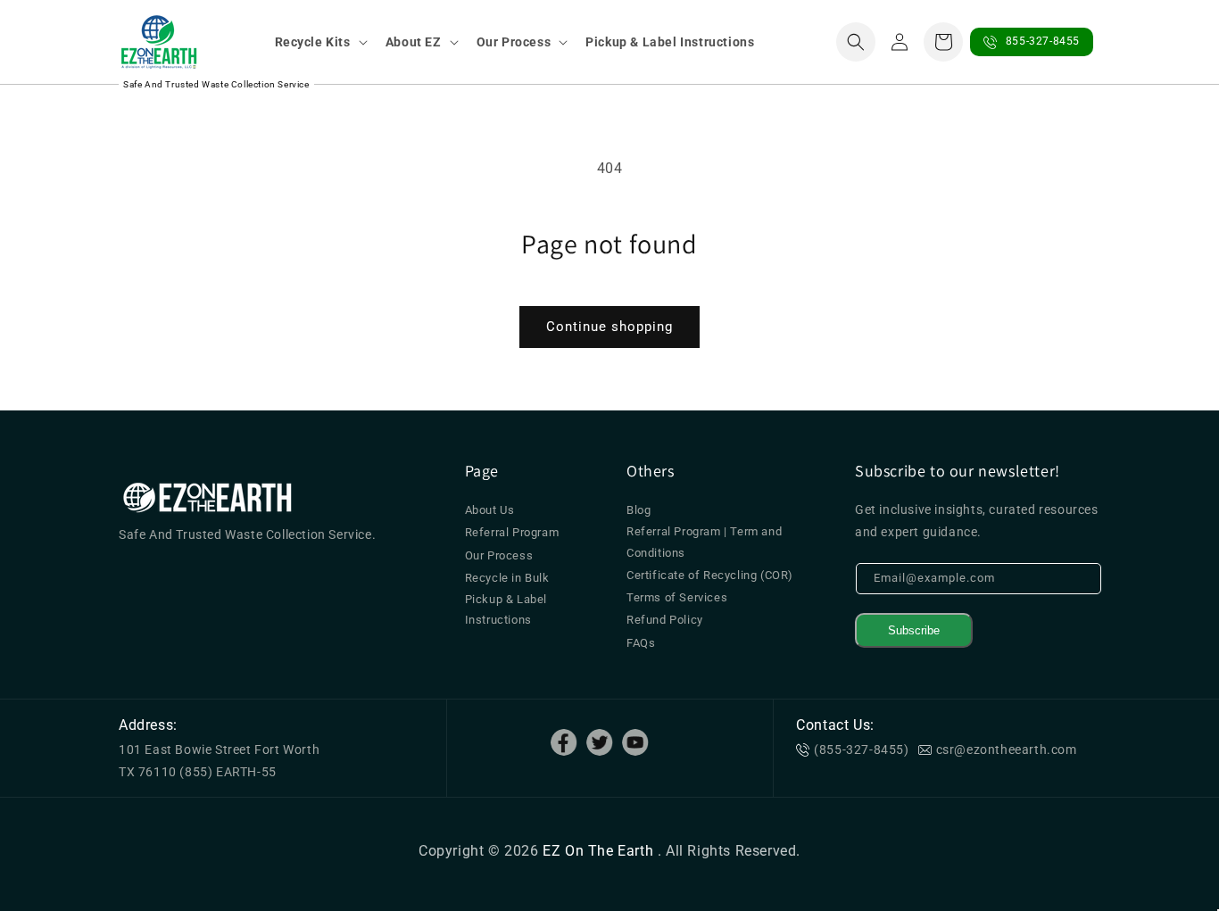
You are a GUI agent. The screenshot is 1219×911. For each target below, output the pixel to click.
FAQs (640, 643)
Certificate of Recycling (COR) (709, 575)
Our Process (499, 555)
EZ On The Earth (600, 850)
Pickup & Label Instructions (506, 609)
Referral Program (512, 532)
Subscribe (914, 630)
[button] (319, 42)
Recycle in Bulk (507, 577)
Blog (638, 510)
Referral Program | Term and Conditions (704, 542)
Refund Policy (664, 619)
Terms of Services (676, 597)
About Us (490, 510)
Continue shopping (609, 327)
